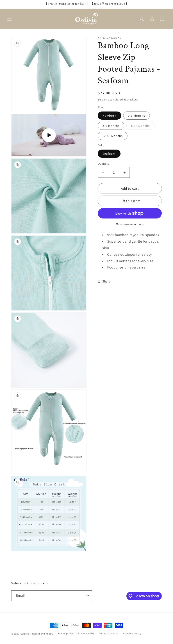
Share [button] (106, 281)
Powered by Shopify (41, 633)
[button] (9, 19)
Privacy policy (86, 633)
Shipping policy (132, 633)
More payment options (130, 224)
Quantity (103, 164)
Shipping (103, 99)
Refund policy (66, 633)
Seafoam (109, 154)
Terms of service (108, 633)
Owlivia (25, 633)
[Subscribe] (87, 595)
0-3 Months (136, 116)
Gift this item (129, 201)
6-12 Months (143, 126)
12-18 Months (112, 136)
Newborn (109, 116)
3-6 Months (111, 126)
